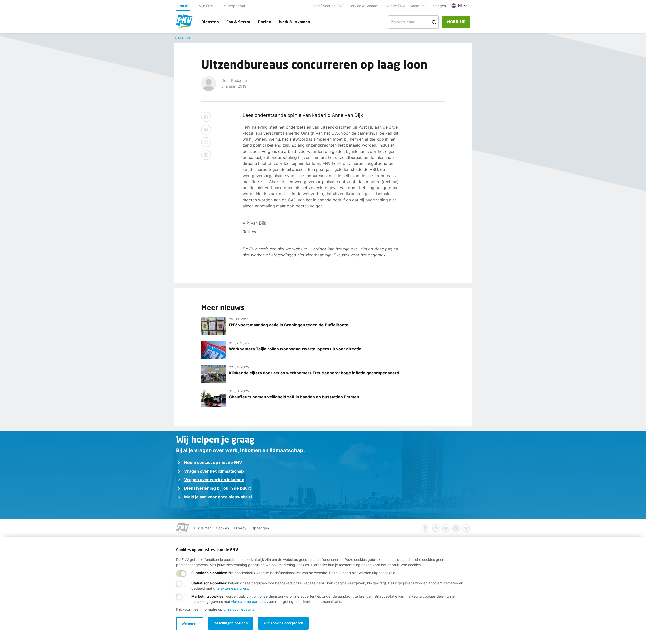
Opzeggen (260, 528)
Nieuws (184, 38)
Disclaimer (202, 528)
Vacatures (418, 6)
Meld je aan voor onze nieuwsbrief (218, 496)
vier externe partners (248, 601)
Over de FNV (394, 6)
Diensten (210, 21)
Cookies (222, 528)
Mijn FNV (206, 6)
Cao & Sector (238, 21)
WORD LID (456, 21)
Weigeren (190, 623)
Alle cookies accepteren (283, 623)
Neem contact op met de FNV (213, 462)
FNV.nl (183, 6)
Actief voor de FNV (328, 6)
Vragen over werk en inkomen (214, 479)
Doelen (264, 21)
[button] (459, 5)
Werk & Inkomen (294, 21)
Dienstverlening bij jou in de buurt (217, 488)
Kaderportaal (234, 6)
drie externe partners (230, 588)
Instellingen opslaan (230, 623)
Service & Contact (364, 6)
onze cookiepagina (239, 609)
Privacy (240, 528)
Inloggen (439, 6)
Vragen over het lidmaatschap (214, 471)
